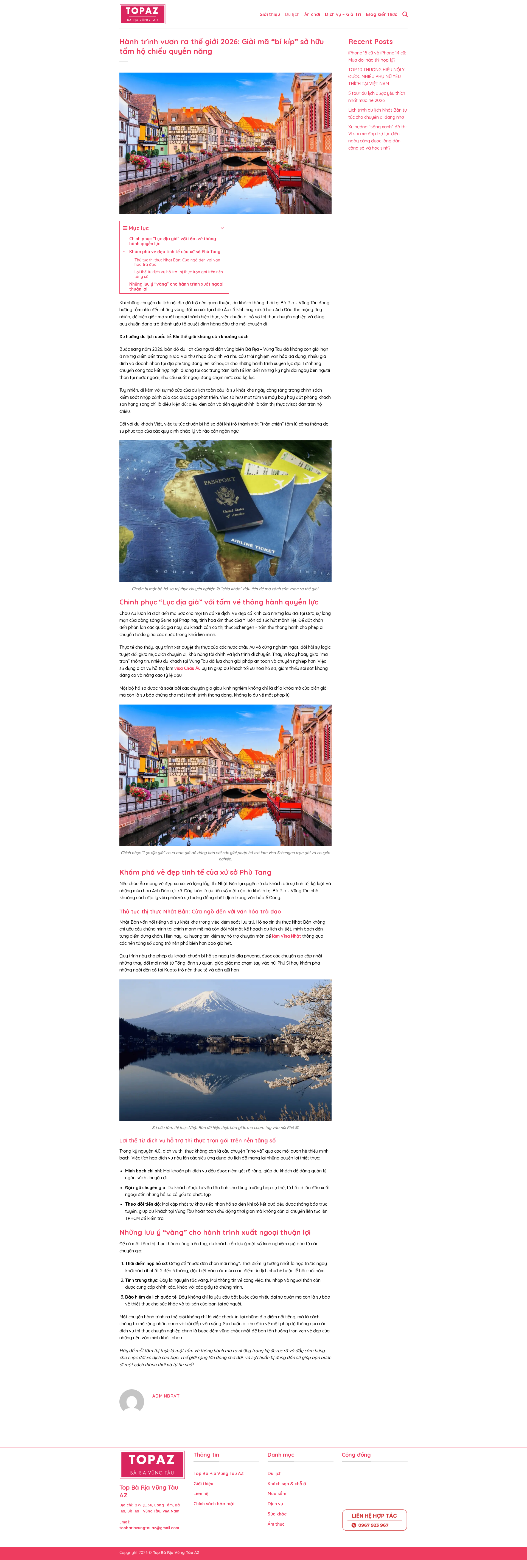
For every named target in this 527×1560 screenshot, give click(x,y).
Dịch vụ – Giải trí (343, 14)
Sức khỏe (277, 1514)
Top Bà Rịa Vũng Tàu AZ (219, 1473)
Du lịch (292, 14)
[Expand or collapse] (222, 228)
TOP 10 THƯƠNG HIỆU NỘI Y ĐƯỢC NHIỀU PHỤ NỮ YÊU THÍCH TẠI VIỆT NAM (376, 76)
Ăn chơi (312, 14)
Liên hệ (201, 1493)
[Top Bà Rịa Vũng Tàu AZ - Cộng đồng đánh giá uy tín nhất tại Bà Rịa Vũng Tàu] (142, 14)
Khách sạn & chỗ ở (287, 1483)
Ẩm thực (277, 1524)
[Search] (405, 14)
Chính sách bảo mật (215, 1503)
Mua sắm (277, 1493)
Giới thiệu (269, 14)
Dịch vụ (275, 1503)
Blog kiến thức (381, 14)
